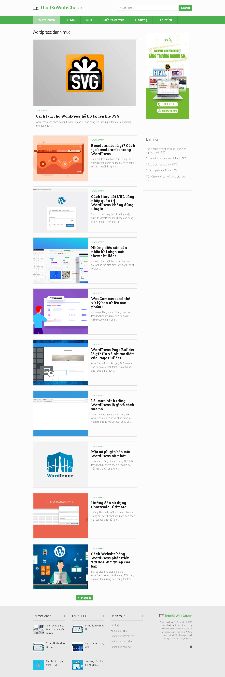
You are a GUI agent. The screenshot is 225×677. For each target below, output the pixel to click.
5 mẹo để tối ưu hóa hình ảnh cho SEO (166, 158)
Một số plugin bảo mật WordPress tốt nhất (110, 454)
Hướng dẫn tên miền (121, 641)
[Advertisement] (167, 243)
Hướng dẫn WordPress (122, 636)
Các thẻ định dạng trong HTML (162, 164)
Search (185, 7)
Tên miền (165, 20)
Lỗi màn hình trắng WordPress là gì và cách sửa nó (112, 405)
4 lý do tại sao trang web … (94, 645)
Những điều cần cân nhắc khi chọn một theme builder (109, 251)
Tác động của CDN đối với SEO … (94, 663)
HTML (70, 20)
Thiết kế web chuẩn (168, 622)
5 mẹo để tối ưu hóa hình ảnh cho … (55, 645)
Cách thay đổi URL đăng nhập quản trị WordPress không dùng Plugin (112, 202)
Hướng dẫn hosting (121, 647)
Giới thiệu (115, 625)
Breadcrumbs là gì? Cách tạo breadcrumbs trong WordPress (113, 149)
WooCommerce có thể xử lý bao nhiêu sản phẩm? (110, 303)
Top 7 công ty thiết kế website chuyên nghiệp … (55, 629)
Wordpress (43, 110)
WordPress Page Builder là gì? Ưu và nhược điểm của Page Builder (113, 354)
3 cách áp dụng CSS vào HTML (162, 170)
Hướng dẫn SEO (119, 630)
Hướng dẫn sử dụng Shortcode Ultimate (108, 505)
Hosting (141, 20)
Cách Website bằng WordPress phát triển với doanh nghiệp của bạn (110, 560)
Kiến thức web (113, 20)
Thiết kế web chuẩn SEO (171, 625)
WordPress (46, 20)
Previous (86, 597)
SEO (89, 20)
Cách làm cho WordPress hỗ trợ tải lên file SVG (77, 116)
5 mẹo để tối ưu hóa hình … (94, 627)
